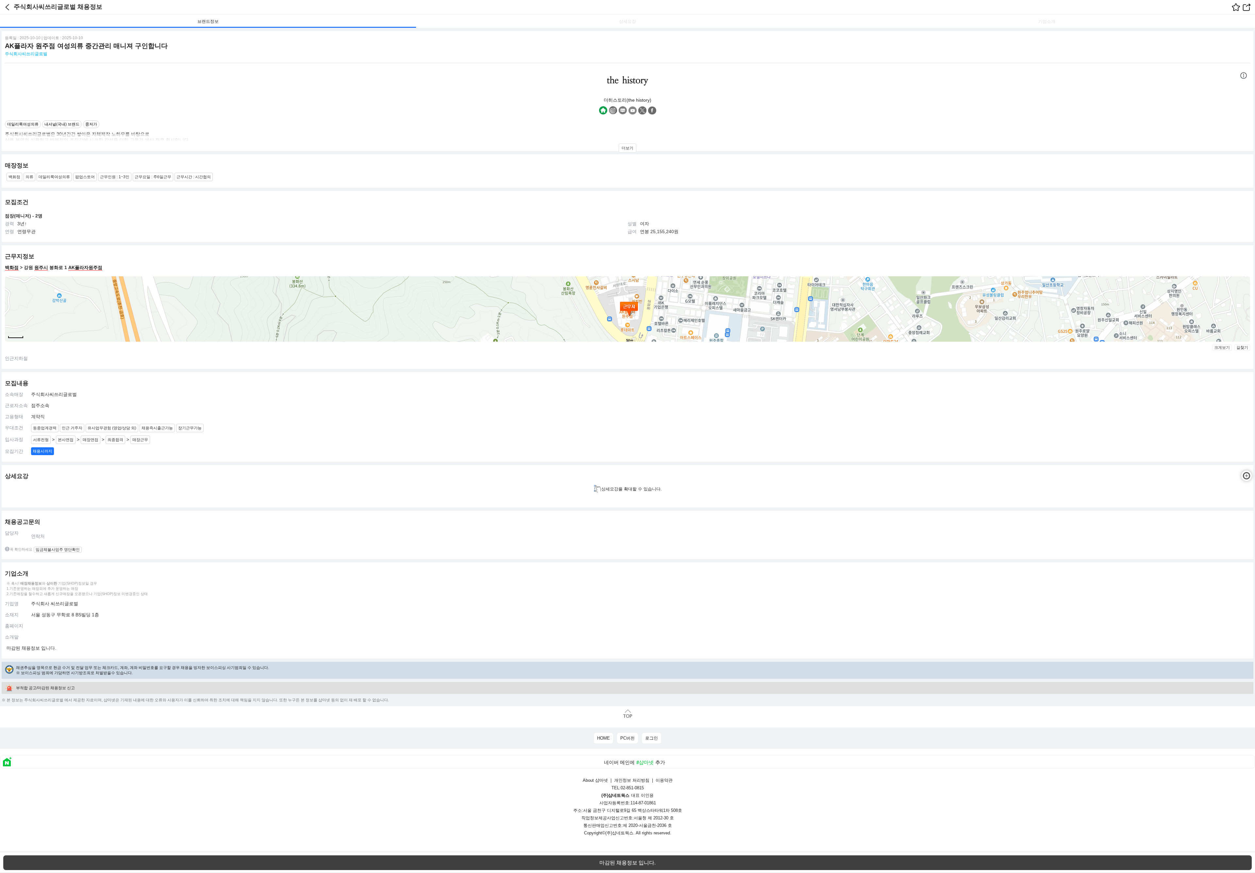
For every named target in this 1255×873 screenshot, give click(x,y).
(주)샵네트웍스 (619, 833)
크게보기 (1222, 347)
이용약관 (664, 780)
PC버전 (627, 738)
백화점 (12, 267)
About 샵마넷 (595, 780)
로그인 (651, 738)
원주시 (41, 267)
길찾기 (1242, 347)
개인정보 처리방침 (631, 780)
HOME (603, 738)
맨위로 (627, 713)
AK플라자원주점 (85, 267)
